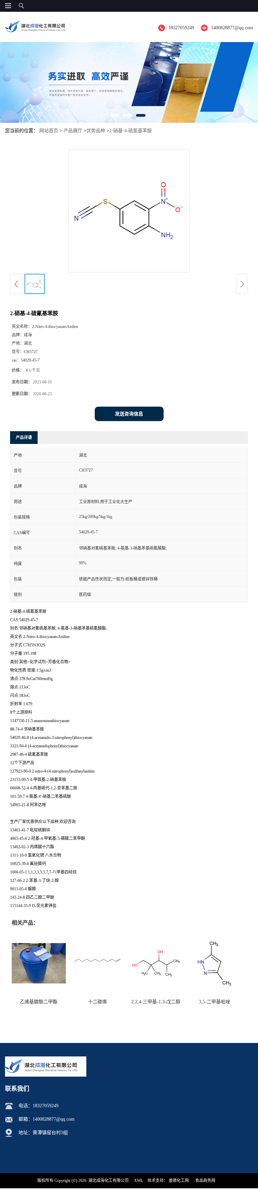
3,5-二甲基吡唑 (214, 1001)
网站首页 (48, 130)
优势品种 (95, 130)
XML (138, 1180)
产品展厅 (72, 130)
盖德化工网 (179, 1180)
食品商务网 (205, 1180)
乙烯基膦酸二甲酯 (38, 1001)
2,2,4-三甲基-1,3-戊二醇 (155, 1001)
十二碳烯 (97, 1001)
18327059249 (181, 27)
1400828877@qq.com (232, 27)
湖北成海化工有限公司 (108, 1180)
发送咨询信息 (129, 413)
